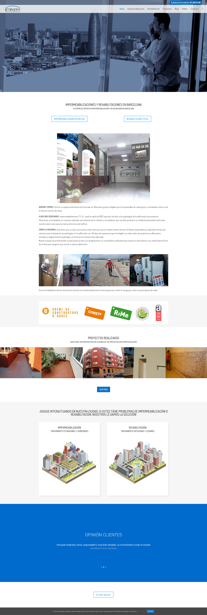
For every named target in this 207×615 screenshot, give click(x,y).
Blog (177, 9)
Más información (140, 611)
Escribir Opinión (103, 594)
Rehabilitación (153, 9)
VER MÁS (103, 389)
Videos (185, 9)
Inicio (122, 9)
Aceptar (150, 611)
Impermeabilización (135, 9)
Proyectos (167, 9)
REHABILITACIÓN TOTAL (138, 118)
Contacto (195, 9)
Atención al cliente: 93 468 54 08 (186, 2)
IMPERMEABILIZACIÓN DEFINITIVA (69, 118)
